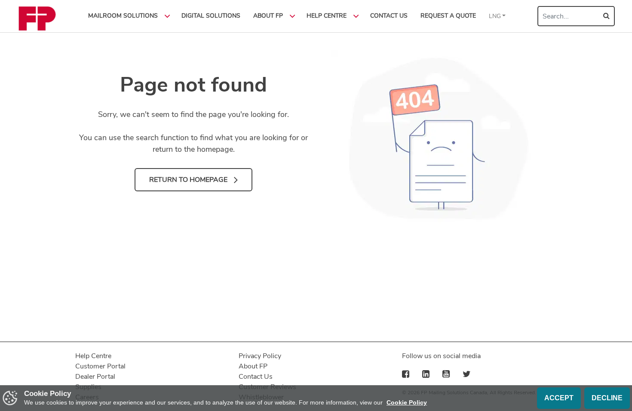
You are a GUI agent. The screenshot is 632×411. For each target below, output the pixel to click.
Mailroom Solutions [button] (123, 16)
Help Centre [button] (327, 16)
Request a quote (448, 16)
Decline (607, 398)
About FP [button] (268, 16)
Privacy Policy (260, 356)
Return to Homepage (188, 179)
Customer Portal (100, 366)
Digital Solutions (210, 16)
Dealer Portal (95, 376)
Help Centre (93, 356)
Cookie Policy (407, 402)
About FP (253, 366)
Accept (559, 398)
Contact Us (389, 16)
